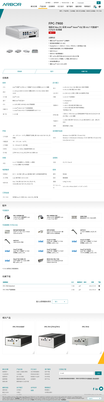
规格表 (19, 71)
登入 (56, 301)
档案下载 (84, 71)
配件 (52, 71)
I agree (91, 398)
